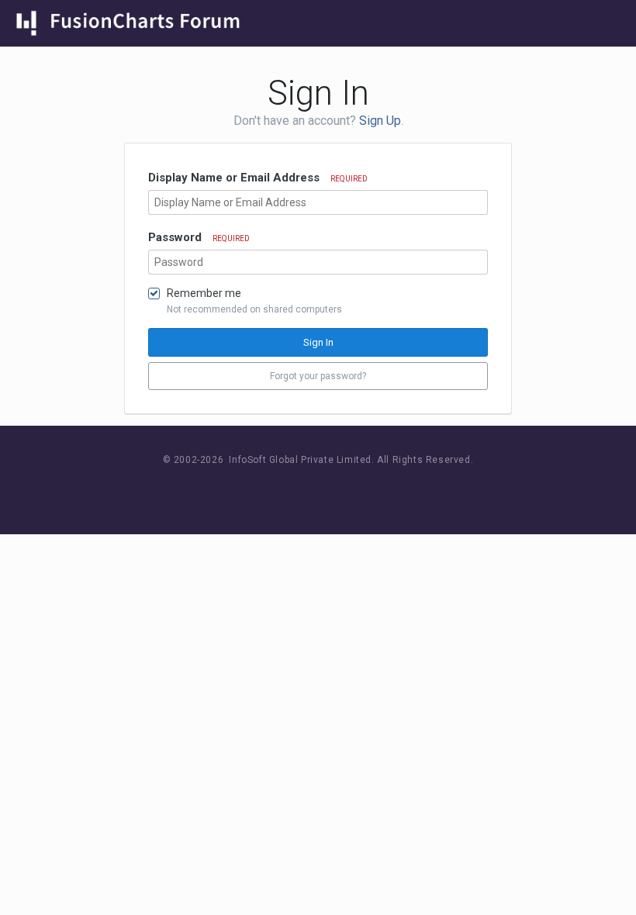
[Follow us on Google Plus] (372, 489)
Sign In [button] (318, 342)
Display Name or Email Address (258, 178)
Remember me (204, 293)
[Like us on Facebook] (303, 489)
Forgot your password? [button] (318, 376)
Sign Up (380, 120)
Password (199, 237)
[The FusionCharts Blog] (268, 489)
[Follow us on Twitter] (337, 489)
